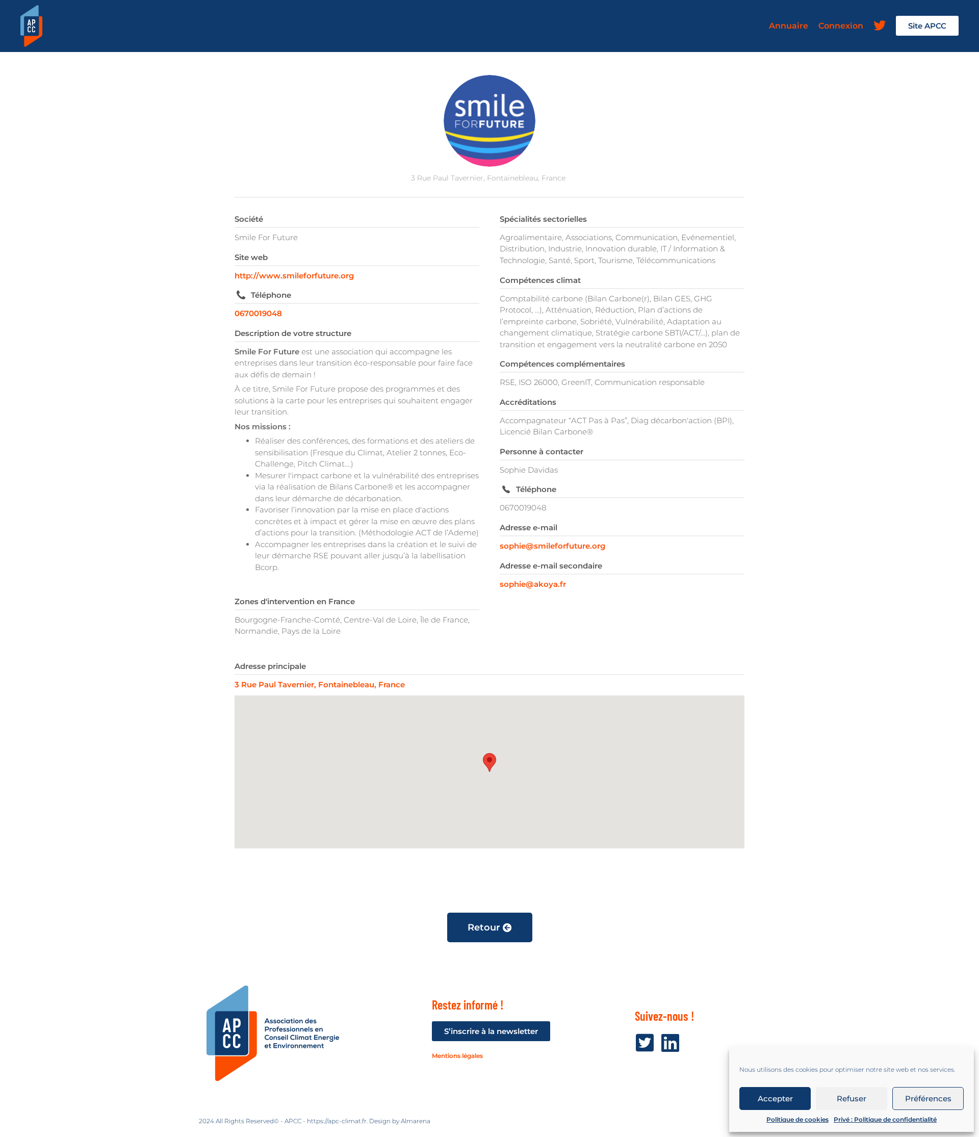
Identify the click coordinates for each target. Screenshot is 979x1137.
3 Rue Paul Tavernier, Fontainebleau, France (320, 684)
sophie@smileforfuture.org (552, 546)
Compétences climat (540, 280)
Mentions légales (457, 1056)
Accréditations (528, 402)
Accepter (775, 1098)
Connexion (840, 26)
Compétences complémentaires (562, 364)
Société (249, 219)
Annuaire (788, 26)
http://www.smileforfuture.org (294, 275)
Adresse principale (270, 666)
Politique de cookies (797, 1119)
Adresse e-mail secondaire (551, 566)
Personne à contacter (541, 451)
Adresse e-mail (528, 527)
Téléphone (271, 295)
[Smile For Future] (489, 120)
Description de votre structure (293, 333)
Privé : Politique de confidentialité (885, 1119)
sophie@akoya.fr (533, 584)
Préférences (928, 1098)
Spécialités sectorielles (543, 219)
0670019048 (258, 313)
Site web (251, 257)
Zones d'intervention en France (295, 601)
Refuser (851, 1098)
